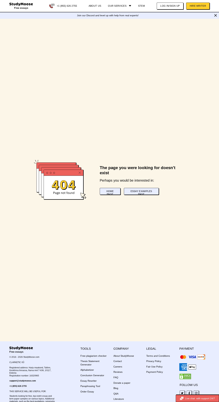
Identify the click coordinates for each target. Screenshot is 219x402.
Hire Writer (198, 5)
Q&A (115, 393)
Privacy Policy (153, 361)
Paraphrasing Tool (90, 386)
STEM (141, 5)
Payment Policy (154, 372)
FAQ (115, 377)
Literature (118, 399)
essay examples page (141, 192)
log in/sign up (170, 5)
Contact (117, 361)
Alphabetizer (87, 369)
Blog (115, 388)
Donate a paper (121, 382)
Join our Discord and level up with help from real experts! (108, 15)
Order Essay (87, 391)
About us (95, 5)
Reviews (118, 372)
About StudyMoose (123, 355)
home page (110, 192)
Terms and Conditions (158, 355)
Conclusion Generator (92, 375)
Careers (117, 366)
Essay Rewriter (88, 380)
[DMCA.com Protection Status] (185, 376)
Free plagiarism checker (93, 355)
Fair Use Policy (154, 366)
